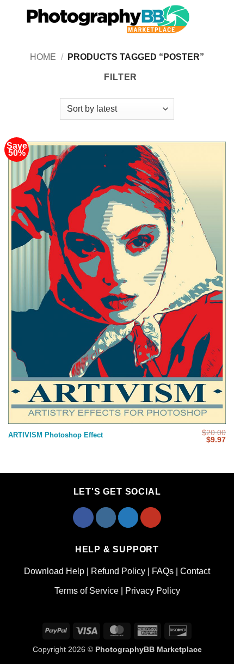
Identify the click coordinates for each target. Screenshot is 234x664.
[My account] (204, 19)
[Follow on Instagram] (106, 517)
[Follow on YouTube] (150, 517)
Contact (195, 571)
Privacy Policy (152, 590)
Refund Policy (118, 571)
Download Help (54, 571)
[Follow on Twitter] (128, 517)
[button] (12, 18)
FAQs (163, 571)
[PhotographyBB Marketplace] (109, 19)
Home (43, 57)
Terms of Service (86, 590)
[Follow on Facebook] (83, 517)
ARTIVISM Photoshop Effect (55, 435)
